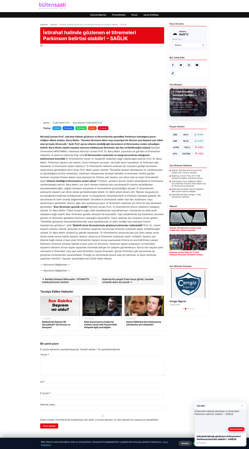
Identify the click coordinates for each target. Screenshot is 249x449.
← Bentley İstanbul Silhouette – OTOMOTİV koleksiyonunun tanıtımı (65, 280)
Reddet (185, 443)
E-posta (45, 393)
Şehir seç (177, 39)
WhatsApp (81, 128)
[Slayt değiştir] (183, 308)
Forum (134, 15)
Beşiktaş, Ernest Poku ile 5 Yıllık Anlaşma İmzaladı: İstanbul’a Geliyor (187, 177)
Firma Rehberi (119, 15)
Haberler (44, 24)
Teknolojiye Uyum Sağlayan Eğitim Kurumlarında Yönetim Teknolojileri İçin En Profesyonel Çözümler (189, 183)
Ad (42, 381)
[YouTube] (197, 65)
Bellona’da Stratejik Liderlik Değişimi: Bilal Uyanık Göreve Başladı (188, 190)
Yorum (44, 354)
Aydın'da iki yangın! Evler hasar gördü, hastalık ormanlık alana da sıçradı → (127, 280)
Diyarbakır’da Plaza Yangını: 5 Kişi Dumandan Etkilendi (186, 195)
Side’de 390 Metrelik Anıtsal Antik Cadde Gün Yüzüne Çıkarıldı (187, 171)
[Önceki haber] (196, 93)
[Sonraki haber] (202, 93)
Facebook (68, 128)
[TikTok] (172, 73)
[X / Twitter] (181, 65)
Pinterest (103, 128)
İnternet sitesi (47, 404)
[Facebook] (172, 65)
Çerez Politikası (151, 15)
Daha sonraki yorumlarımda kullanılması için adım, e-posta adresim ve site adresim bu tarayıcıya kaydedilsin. (99, 419)
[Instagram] (189, 65)
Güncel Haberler (98, 15)
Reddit (92, 128)
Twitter (57, 128)
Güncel (53, 24)
